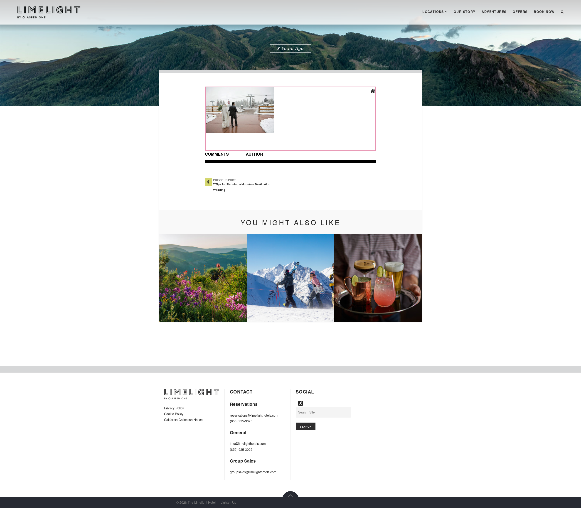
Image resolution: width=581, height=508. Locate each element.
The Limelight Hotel (202, 502)
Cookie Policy (173, 413)
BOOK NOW (544, 11)
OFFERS (520, 11)
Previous (169, 278)
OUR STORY (464, 11)
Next (412, 278)
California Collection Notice (183, 419)
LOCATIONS (433, 11)
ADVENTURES (494, 11)
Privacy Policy (174, 408)
